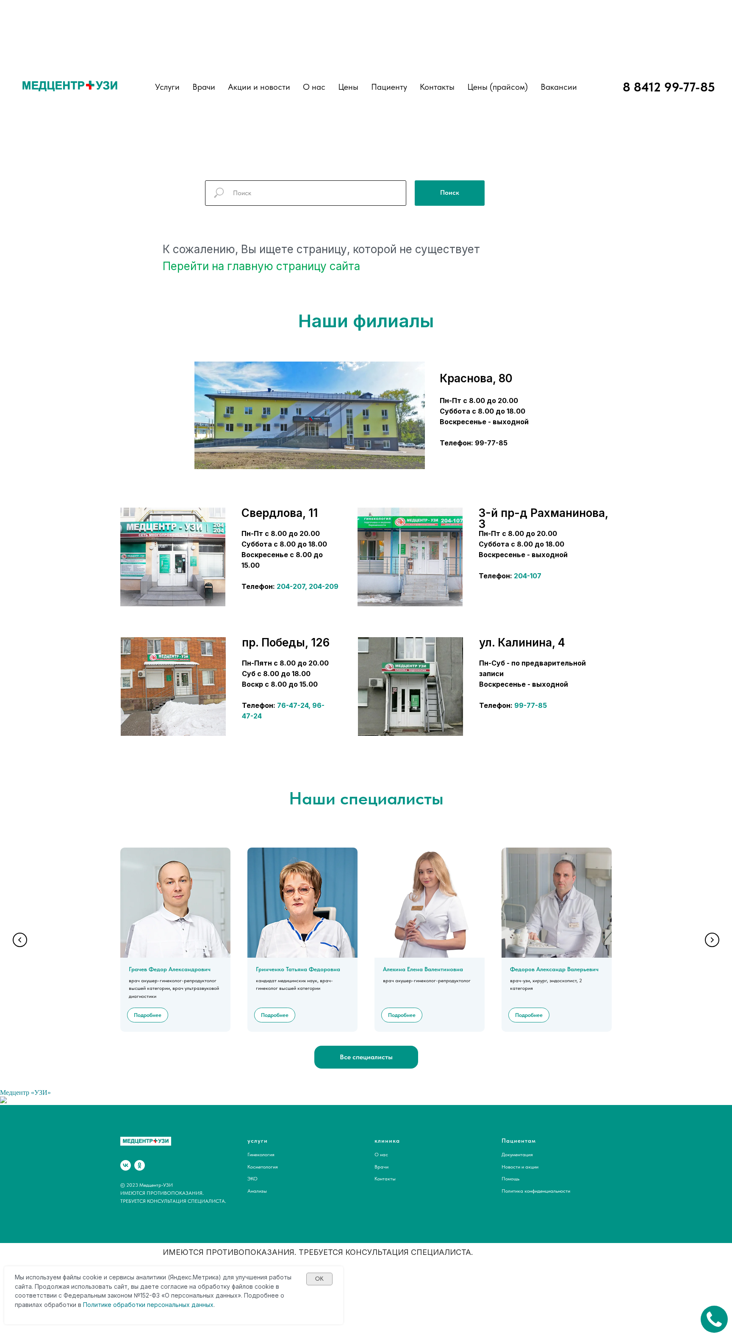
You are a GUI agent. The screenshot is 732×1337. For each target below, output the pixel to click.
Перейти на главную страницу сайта (261, 266)
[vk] (125, 1165)
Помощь (510, 1179)
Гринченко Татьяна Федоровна (298, 969)
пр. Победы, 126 (286, 642)
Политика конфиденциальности (536, 1191)
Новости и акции (520, 1167)
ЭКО (252, 1179)
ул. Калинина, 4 (522, 642)
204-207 (291, 586)
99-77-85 (530, 705)
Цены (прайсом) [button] (497, 87)
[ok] (139, 1165)
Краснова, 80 (476, 378)
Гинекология (260, 1154)
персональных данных (180, 1304)
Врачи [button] (203, 87)
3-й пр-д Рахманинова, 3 (543, 518)
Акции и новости (259, 87)
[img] (172, 557)
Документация (517, 1154)
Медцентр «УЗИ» (25, 1092)
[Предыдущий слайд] (20, 940)
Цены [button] (348, 87)
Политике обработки (114, 1304)
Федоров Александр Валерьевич (554, 969)
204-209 (323, 586)
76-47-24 (292, 705)
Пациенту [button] (389, 87)
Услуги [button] (167, 87)
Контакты (437, 87)
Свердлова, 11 (279, 512)
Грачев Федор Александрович (170, 969)
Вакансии (559, 87)
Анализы (257, 1191)
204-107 (527, 576)
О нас (314, 87)
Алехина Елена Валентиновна (423, 969)
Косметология (262, 1167)
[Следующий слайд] (712, 940)
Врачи (381, 1167)
